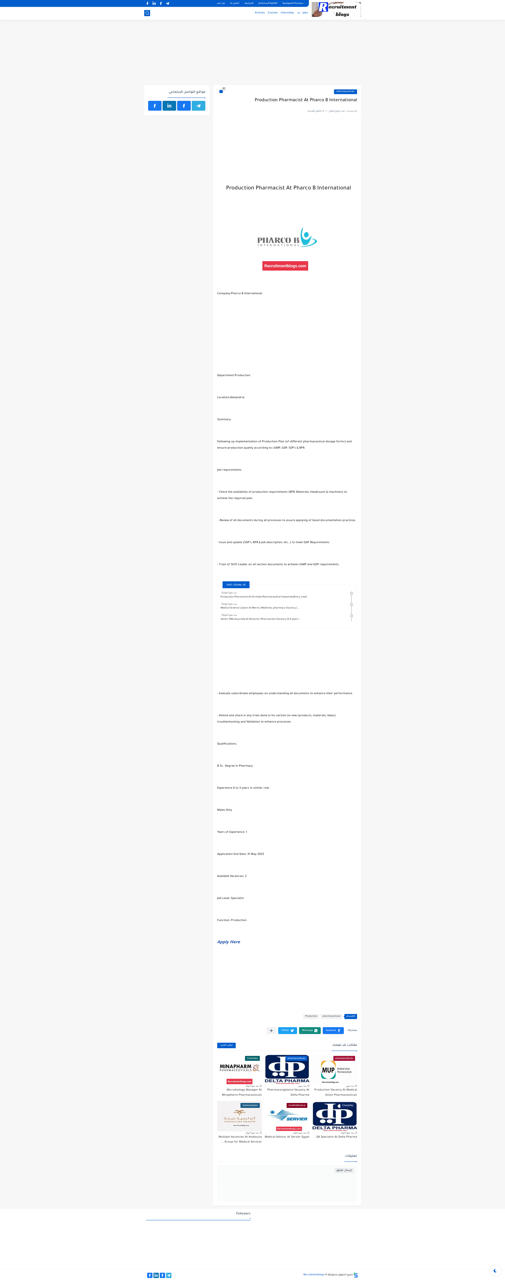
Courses (273, 12)
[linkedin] (154, 3)
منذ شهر (350, 1085)
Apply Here (228, 942)
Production (311, 1016)
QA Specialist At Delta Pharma (336, 1137)
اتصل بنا (234, 3)
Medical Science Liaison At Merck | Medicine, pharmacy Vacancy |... (260, 608)
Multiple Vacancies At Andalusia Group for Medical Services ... (240, 1140)
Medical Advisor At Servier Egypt (287, 1137)
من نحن (221, 3)
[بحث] (147, 13)
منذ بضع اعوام (230, 592)
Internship (287, 12)
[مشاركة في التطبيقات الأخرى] (271, 1030)
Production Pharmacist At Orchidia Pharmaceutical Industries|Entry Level (264, 597)
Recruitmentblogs (314, 1275)
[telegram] (167, 3)
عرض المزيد (226, 1045)
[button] (333, 1030)
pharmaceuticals (345, 91)
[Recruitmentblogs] (336, 9)
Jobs (305, 12)
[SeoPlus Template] (355, 1275)
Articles (260, 12)
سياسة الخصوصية (292, 3)
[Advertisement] (252, 54)
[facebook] (161, 3)
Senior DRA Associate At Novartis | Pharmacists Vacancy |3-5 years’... (261, 619)
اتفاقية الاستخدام (267, 3)
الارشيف (248, 3)
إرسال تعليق (344, 1170)
